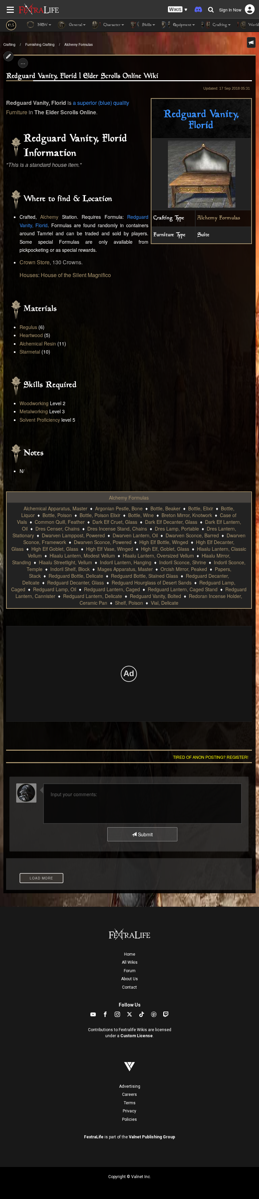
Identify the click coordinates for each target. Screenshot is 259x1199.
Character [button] (111, 25)
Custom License (136, 1035)
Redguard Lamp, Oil (54, 589)
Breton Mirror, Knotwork (187, 515)
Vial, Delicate (164, 602)
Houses (29, 275)
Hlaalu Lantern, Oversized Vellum (158, 555)
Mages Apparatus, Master (125, 569)
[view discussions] (251, 42)
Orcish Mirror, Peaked (184, 569)
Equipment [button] (182, 25)
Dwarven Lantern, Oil (135, 535)
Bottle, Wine (141, 515)
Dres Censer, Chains (57, 528)
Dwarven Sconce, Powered (103, 542)
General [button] (75, 25)
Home (129, 954)
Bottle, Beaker (165, 508)
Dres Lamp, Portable (177, 528)
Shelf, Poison (129, 602)
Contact (129, 987)
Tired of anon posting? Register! (210, 757)
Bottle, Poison (57, 515)
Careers (129, 1094)
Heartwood (31, 335)
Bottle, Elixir (200, 508)
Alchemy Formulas (78, 44)
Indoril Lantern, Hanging (125, 562)
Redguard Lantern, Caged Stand (183, 589)
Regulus (28, 327)
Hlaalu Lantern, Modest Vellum (82, 555)
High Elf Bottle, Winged (163, 542)
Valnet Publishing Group (152, 1137)
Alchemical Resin (38, 343)
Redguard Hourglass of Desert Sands (152, 582)
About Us (129, 979)
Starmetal (30, 351)
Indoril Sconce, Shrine (182, 562)
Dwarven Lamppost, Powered (73, 535)
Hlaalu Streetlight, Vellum (65, 562)
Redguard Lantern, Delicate (92, 596)
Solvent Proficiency (40, 419)
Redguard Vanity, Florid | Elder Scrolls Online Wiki (82, 76)
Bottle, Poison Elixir (100, 515)
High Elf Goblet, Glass (54, 548)
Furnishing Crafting (40, 44)
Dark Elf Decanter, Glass (171, 521)
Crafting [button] (219, 25)
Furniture (16, 112)
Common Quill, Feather (60, 521)
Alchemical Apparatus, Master (55, 508)
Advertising (129, 1086)
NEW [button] (42, 25)
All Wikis (130, 962)
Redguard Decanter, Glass (75, 582)
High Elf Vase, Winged (109, 548)
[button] (177, 10)
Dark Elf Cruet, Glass (114, 521)
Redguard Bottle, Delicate (76, 575)
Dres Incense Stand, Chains (117, 528)
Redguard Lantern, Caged (112, 589)
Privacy (129, 1111)
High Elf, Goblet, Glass (165, 548)
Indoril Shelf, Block (70, 569)
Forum (130, 970)
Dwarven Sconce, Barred (192, 535)
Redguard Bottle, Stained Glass (144, 575)
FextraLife (94, 1137)
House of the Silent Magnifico (76, 275)
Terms (130, 1103)
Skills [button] (146, 25)
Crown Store (35, 262)
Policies (129, 1119)
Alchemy (49, 216)
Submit (145, 834)
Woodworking (34, 403)
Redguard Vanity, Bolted (155, 596)
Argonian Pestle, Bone (119, 508)
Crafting (9, 44)
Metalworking (34, 411)
